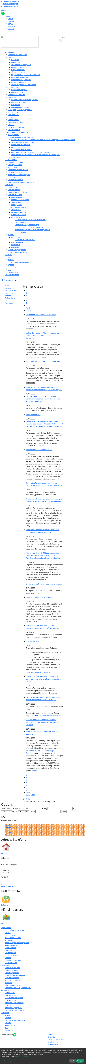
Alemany (11, 26)
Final (28, 308)
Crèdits (50, 1034)
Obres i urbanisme (12, 955)
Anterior (4, 886)
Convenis (8, 950)
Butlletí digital (10, 298)
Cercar (32, 812)
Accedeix (4, 853)
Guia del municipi (11, 1000)
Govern (7, 933)
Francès (11, 29)
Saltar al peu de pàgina (12, 6)
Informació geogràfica (13, 1008)
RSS (6, 300)
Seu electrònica (11, 963)
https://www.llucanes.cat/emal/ (48, 715)
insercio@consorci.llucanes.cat (38, 672)
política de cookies (21, 1057)
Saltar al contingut (10, 4)
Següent (11, 886)
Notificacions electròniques (15, 980)
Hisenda (8, 958)
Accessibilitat (53, 1044)
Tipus (3, 808)
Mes (74, 808)
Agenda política (11, 827)
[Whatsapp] (3, 13)
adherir (35, 770)
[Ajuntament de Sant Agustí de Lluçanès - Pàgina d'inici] (19, 42)
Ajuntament (6, 928)
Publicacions (10, 835)
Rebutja (72, 1061)
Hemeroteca (9, 303)
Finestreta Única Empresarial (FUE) (18, 988)
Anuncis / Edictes (11, 945)
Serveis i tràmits (7, 965)
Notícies (8, 288)
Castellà (11, 21)
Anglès (10, 24)
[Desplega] (15, 280)
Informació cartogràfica (14, 1010)
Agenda (8, 295)
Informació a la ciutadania (15, 1020)
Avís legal (51, 1042)
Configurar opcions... (8, 1061)
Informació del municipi (14, 1003)
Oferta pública (10, 953)
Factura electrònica (12, 985)
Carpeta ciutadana (12, 978)
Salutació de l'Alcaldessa (14, 930)
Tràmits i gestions (12, 973)
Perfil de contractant (13, 960)
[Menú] (2, 50)
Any (45, 808)
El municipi (5, 990)
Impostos (8, 983)
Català (10, 19)
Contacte (4, 10)
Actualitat (10, 280)
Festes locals (10, 993)
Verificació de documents (15, 975)
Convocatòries (10, 948)
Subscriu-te (5, 905)
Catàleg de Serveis (12, 970)
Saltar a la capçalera (11, 1)
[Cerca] (60, 40)
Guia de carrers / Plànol (14, 998)
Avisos (7, 285)
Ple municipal (10, 935)
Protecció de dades (55, 1039)
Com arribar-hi (10, 995)
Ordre (14, 812)
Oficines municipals (12, 968)
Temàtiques (19, 808)
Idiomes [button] (8, 16)
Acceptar (80, 1061)
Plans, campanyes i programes (17, 943)
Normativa (9, 940)
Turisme (8, 1005)
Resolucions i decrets (13, 938)
